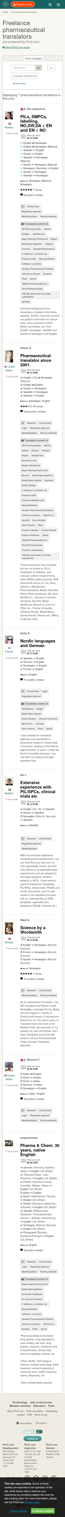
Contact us (32, 1438)
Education (39, 1405)
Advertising (51, 1411)
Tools (51, 1405)
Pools (5, 11)
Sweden (9, 793)
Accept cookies (44, 1511)
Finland (9, 651)
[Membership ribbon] (22, 109)
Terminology (19, 1402)
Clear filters (20, 83)
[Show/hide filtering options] (51, 68)
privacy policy (32, 1502)
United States (10, 368)
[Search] (50, 4)
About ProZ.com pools (17, 47)
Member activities (20, 1405)
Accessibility (26, 1423)
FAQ (29, 1414)
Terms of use (40, 1414)
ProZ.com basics (34, 1411)
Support (21, 1414)
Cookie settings (18, 1511)
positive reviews (33, 195)
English (42, 1423)
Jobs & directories (41, 1402)
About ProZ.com (15, 1411)
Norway (9, 127)
